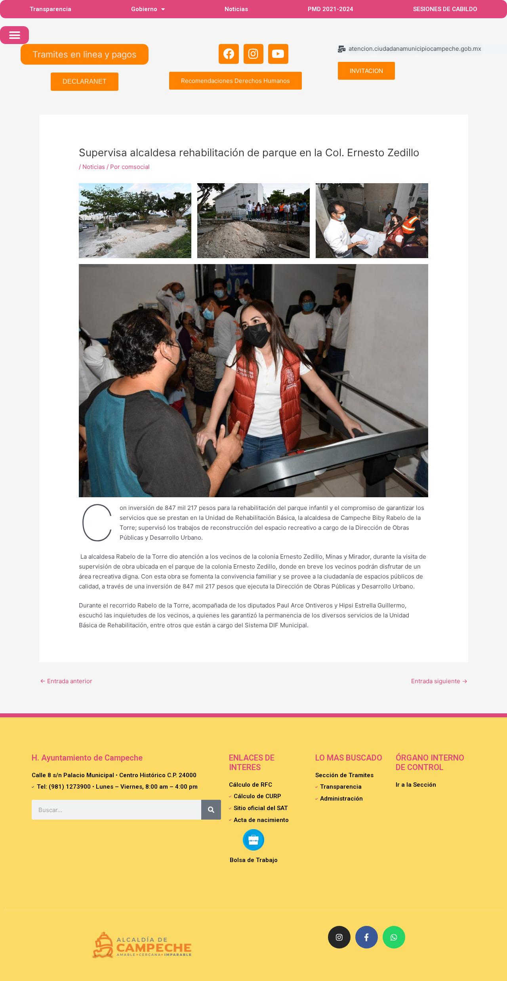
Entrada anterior (66, 681)
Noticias (236, 9)
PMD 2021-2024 (330, 9)
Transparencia (50, 9)
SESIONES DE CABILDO (445, 9)
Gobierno (144, 9)
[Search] (211, 810)
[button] (14, 35)
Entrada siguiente (439, 681)
